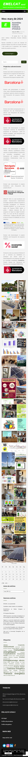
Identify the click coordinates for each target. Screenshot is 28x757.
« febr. (2, 583)
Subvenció (6, 672)
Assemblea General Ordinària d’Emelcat (16, 25)
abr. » (6, 583)
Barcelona (5, 648)
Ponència (11, 667)
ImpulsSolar (17, 663)
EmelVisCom (21, 260)
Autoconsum (8, 647)
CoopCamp (22, 652)
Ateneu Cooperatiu (14, 645)
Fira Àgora (22, 662)
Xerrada (9, 675)
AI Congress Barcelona (8, 613)
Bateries (17, 648)
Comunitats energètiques (14, 651)
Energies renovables (15, 662)
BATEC (13, 648)
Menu (3, 11)
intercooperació (10, 665)
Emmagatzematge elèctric (14, 660)
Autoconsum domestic (20, 646)
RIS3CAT (5, 668)
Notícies (21, 33)
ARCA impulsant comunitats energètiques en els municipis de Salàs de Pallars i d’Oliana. (14, 616)
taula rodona (22, 672)
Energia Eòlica (6, 662)
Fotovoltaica (11, 663)
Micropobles (16, 665)
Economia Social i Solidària (13, 655)
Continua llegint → (10, 53)
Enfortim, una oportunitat (9, 603)
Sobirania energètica (16, 668)
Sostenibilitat (22, 670)
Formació (5, 663)
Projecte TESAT (19, 667)
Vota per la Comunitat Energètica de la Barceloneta (14, 632)
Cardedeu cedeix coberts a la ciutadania (12, 606)
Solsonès (5, 670)
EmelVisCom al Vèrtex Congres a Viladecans (14, 609)
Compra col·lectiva (7, 650)
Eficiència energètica (13, 657)
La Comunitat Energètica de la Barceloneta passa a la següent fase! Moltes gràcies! (14, 628)
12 (6, 574)
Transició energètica (14, 673)
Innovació (23, 663)
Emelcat (22, 657)
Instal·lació (5, 665)
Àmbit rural (13, 675)
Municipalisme (22, 665)
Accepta (8, 753)
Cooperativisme (9, 654)
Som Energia (13, 670)
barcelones (10, 648)
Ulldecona (5, 675)
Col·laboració (22, 648)
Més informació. (20, 751)
